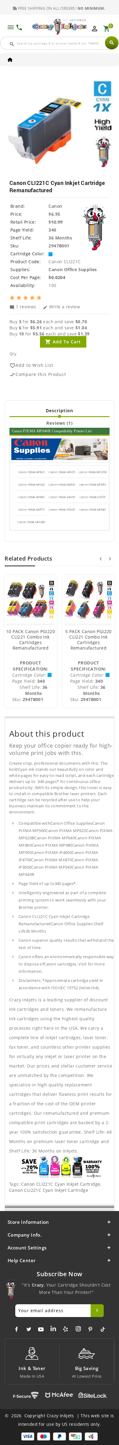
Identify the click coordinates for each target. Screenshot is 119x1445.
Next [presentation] (109, 558)
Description (59, 410)
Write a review (61, 306)
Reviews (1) (59, 423)
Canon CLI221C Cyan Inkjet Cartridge (60, 1184)
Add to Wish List (31, 365)
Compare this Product (37, 374)
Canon (55, 206)
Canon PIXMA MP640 (31, 485)
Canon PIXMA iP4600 (62, 497)
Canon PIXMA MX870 (31, 510)
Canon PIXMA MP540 (92, 510)
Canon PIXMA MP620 (62, 472)
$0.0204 (57, 277)
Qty (12, 353)
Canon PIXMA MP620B (92, 472)
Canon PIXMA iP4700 (92, 497)
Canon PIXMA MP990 (31, 497)
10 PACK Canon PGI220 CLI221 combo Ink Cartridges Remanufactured (30, 640)
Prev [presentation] (100, 558)
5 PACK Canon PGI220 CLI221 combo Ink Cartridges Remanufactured (88, 640)
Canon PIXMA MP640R (31, 522)
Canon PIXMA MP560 (31, 472)
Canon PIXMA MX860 (61, 485)
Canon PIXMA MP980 (92, 485)
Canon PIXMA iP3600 (62, 510)
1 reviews (22, 306)
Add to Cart (67, 342)
